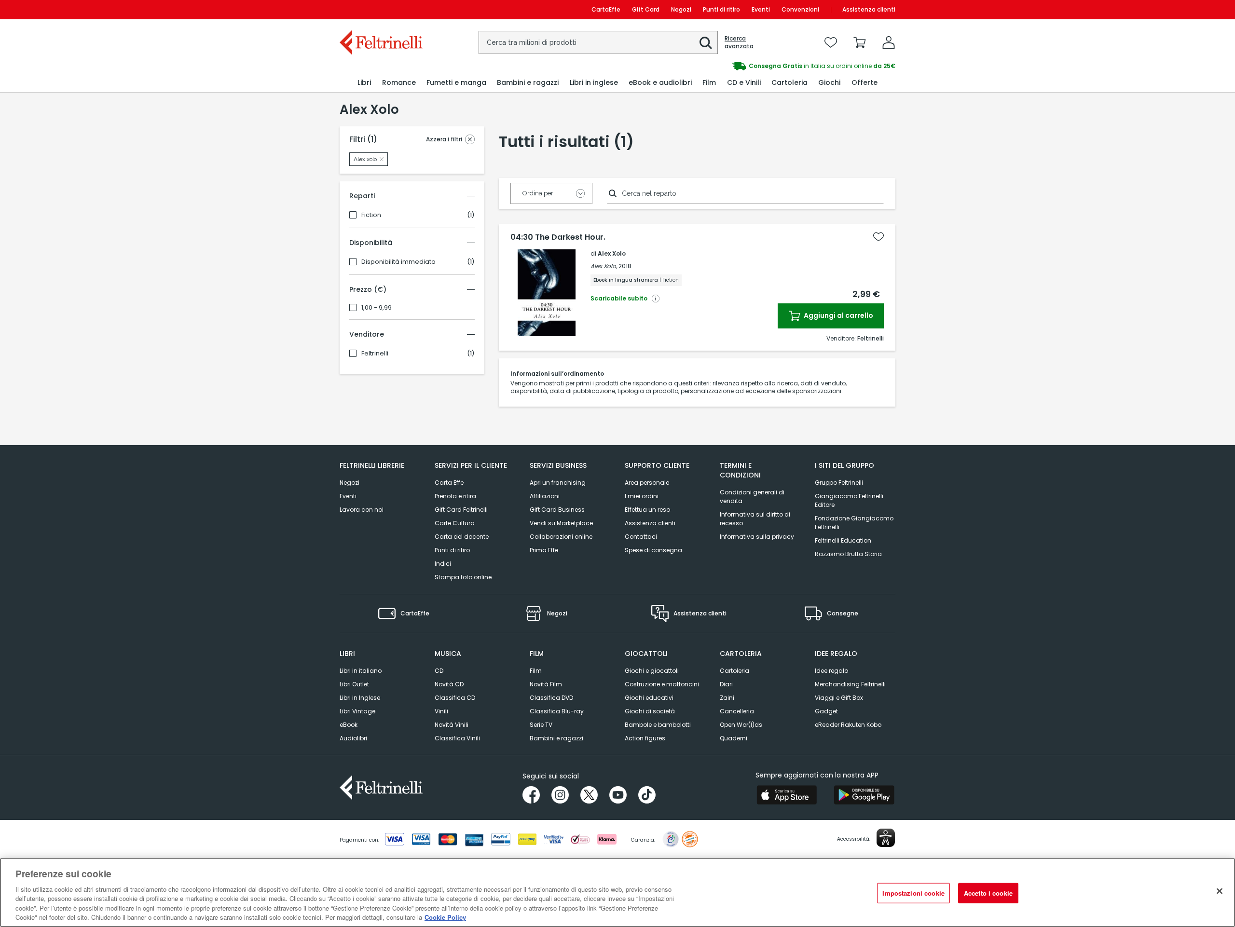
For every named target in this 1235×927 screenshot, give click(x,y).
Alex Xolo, (603, 266)
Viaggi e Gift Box (839, 698)
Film (536, 671)
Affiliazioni (545, 496)
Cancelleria (737, 711)
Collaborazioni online (561, 536)
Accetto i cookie (988, 893)
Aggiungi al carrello (837, 315)
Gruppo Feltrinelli (839, 482)
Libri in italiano (361, 671)
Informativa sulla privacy (757, 536)
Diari (726, 684)
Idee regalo (831, 671)
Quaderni (733, 738)
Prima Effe (544, 550)
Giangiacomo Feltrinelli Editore (849, 500)
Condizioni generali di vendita (752, 496)
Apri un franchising (558, 482)
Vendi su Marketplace (561, 523)
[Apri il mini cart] (859, 42)
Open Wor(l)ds (741, 725)
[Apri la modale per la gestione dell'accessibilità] (885, 837)
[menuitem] (364, 82)
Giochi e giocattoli (652, 671)
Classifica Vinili (457, 738)
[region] (617, 892)
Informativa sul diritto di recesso (755, 518)
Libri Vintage (357, 711)
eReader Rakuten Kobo (848, 725)
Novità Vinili (451, 725)
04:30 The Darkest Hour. (557, 237)
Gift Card (645, 9)
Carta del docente (462, 536)
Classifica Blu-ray (557, 711)
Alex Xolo (612, 253)
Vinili (441, 711)
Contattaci (641, 536)
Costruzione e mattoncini (662, 684)
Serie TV (541, 725)
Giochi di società (650, 711)
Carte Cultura (455, 523)
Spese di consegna (653, 550)
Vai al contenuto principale (380, 9)
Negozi (681, 9)
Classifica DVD (551, 698)
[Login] (888, 42)
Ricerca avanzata (739, 42)
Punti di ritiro (721, 9)
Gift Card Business (557, 509)
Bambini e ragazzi (556, 738)
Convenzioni (800, 9)
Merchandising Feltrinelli (850, 684)
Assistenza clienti (868, 9)
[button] (706, 43)
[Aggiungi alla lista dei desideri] (878, 236)
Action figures (645, 738)
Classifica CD (455, 698)
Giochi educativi (649, 698)
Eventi (761, 9)
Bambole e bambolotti (658, 725)
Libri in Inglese (360, 698)
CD (439, 671)
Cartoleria (734, 671)
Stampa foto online (463, 577)
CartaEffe (605, 9)
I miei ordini (642, 496)
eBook (348, 725)
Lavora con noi (362, 509)
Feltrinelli (374, 353)
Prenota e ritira (455, 496)
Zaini (727, 698)
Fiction (371, 215)
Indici (443, 563)
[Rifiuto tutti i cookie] (1219, 891)
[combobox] (598, 42)
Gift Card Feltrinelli (461, 509)
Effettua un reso (647, 509)
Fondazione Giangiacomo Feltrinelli (854, 522)
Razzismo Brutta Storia (848, 554)
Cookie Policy (445, 917)
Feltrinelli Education (843, 540)
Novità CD (449, 684)
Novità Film (546, 684)
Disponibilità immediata (398, 262)
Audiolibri (353, 738)
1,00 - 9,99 (376, 308)
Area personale (647, 482)
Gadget (826, 711)
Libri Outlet (354, 684)
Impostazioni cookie (913, 893)
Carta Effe (449, 482)
